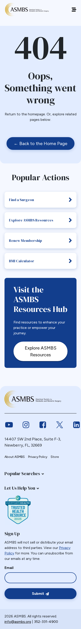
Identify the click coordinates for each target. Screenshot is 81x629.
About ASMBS (14, 457)
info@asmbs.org (17, 621)
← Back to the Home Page (40, 143)
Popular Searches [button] (22, 473)
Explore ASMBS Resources (31, 220)
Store (55, 457)
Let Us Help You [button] (19, 488)
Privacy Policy (37, 457)
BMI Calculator (21, 260)
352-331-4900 (46, 621)
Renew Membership (25, 240)
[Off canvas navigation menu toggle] (74, 10)
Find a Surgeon (21, 199)
